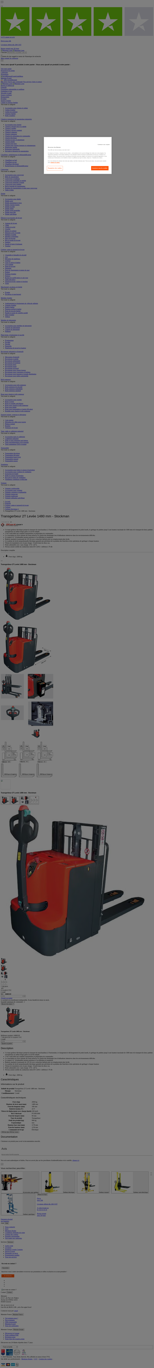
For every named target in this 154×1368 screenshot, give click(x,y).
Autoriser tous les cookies (99, 168)
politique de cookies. (55, 162)
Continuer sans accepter (104, 144)
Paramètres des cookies (55, 168)
